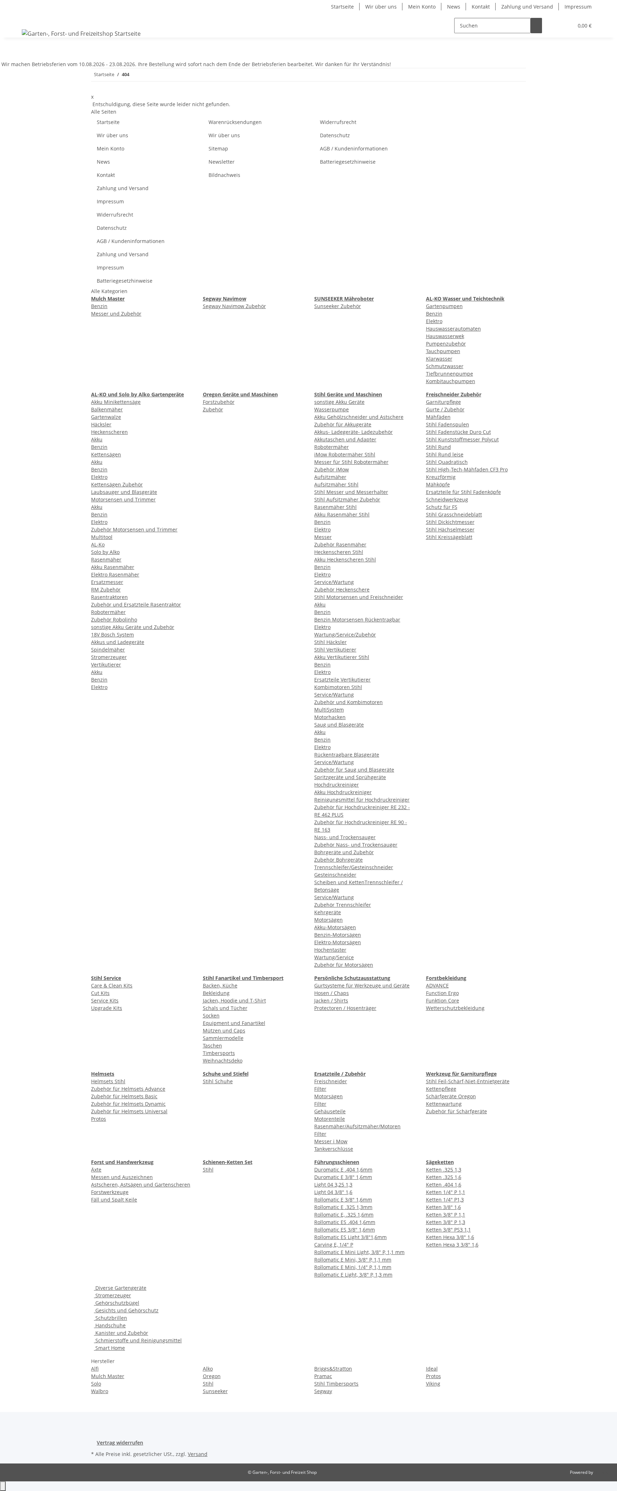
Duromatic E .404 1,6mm (343, 1169)
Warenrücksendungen (235, 122)
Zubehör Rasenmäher (340, 544)
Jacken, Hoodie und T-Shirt (234, 1000)
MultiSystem (329, 709)
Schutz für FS (441, 507)
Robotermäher (108, 612)
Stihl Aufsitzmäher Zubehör (347, 499)
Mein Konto (422, 6)
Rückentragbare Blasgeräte (346, 754)
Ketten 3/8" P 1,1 (445, 1214)
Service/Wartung (334, 582)
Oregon (212, 1376)
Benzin (99, 306)
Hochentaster (330, 949)
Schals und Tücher (225, 1008)
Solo (96, 1383)
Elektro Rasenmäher (115, 574)
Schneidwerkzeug (447, 499)
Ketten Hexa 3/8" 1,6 (450, 1237)
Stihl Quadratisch (447, 462)
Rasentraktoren (109, 597)
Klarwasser (439, 358)
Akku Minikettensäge (116, 401)
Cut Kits (100, 993)
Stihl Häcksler (330, 642)
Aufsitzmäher (330, 477)
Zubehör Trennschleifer (342, 904)
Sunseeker (215, 1391)
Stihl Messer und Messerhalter (351, 492)
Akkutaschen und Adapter (345, 439)
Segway (323, 1391)
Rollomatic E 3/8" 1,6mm (343, 1199)
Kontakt (481, 6)
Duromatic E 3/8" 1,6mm (343, 1177)
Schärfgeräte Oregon (451, 1096)
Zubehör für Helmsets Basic (124, 1096)
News (453, 6)
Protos (98, 1118)
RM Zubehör (106, 589)
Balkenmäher (107, 409)
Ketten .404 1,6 (443, 1184)
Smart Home (109, 1347)
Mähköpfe (438, 484)
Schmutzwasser (444, 366)
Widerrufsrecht (338, 122)
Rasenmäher (106, 559)
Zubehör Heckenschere (342, 589)
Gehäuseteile (330, 1111)
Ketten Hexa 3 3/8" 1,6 (452, 1244)
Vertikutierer (106, 664)
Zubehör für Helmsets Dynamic (128, 1103)
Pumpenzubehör (446, 343)
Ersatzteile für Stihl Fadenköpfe (463, 492)
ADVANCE (437, 985)
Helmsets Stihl (108, 1081)
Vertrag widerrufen (120, 1442)
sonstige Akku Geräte (339, 401)
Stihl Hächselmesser (450, 529)
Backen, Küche (220, 985)
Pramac (323, 1376)
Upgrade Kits (106, 1008)
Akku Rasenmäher (112, 567)
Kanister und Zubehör (121, 1332)
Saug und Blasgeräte (339, 724)
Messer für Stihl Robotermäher (351, 462)
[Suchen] (536, 25)
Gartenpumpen (444, 306)
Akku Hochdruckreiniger (343, 792)
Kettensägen (106, 454)
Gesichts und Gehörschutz (126, 1310)
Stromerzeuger (109, 657)
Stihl (208, 1169)
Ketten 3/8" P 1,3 (445, 1222)
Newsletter (222, 161)
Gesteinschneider (335, 874)
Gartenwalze (106, 416)
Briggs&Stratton (333, 1368)
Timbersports (219, 1053)
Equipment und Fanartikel (234, 1023)
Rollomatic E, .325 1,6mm (343, 1214)
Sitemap (218, 148)
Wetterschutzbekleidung (455, 1008)
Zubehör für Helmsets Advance (128, 1088)
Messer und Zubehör (116, 313)
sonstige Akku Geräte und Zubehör (132, 627)
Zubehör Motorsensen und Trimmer (134, 529)
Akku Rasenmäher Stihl (342, 514)
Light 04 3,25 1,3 (333, 1184)
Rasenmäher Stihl (335, 507)
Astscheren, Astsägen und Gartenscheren (140, 1184)
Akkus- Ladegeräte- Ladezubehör (353, 432)
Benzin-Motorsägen (337, 934)
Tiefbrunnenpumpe (449, 373)
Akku (96, 439)
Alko (208, 1368)
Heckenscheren (109, 432)
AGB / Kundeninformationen (354, 148)
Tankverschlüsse (333, 1148)
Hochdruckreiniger (336, 784)
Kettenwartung (444, 1103)
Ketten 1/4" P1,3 (445, 1199)
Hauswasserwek (445, 336)
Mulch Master (107, 1376)
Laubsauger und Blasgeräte (124, 492)
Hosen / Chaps (331, 993)
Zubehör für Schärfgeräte (456, 1111)
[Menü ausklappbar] (28, 19)
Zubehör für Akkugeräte (342, 424)
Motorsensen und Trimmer (123, 499)
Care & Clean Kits (111, 985)
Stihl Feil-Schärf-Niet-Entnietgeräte (468, 1081)
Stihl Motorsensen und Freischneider (358, 597)
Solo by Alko (105, 552)
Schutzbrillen (110, 1317)
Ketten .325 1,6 (443, 1177)
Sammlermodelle (223, 1038)
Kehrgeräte (327, 912)
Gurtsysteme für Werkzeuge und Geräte (362, 985)
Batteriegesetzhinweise (348, 161)
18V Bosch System (112, 634)
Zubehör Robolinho (114, 619)
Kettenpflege (441, 1088)
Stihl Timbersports (336, 1383)
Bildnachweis (224, 175)
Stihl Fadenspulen (447, 424)
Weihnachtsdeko (222, 1060)
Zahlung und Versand (527, 6)
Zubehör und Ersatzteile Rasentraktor (136, 604)
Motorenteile (329, 1118)
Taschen (212, 1045)
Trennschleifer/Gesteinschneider (353, 867)
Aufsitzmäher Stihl (336, 484)
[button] (553, 25)
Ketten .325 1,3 (443, 1169)
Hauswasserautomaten (453, 328)
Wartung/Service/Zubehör (345, 634)
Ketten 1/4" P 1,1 (445, 1192)
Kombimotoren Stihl (338, 687)
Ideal (432, 1368)
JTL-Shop (602, 1472)
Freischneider (330, 1081)
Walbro (99, 1391)
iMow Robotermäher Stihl (344, 454)
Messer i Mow (330, 1141)
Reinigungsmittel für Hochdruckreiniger (362, 799)
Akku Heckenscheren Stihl (345, 559)
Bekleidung (216, 993)
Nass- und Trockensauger (345, 837)
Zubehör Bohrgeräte (338, 859)
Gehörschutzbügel (116, 1302)
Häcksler (101, 424)
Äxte (96, 1169)
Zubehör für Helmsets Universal (129, 1111)
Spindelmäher (108, 649)
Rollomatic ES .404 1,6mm (344, 1222)
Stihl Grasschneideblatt (454, 514)
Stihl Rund (438, 447)
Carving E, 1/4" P (333, 1244)
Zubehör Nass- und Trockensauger (355, 844)
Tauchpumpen (443, 351)
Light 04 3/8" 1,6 (333, 1192)
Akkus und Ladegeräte (117, 642)
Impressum (578, 6)
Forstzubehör (219, 401)
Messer (323, 537)
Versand (197, 1454)
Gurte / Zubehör (445, 409)
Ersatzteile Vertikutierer (342, 679)
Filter (320, 1088)
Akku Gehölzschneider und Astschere (358, 416)
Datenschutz (335, 135)
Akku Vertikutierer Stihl (341, 657)
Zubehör (213, 409)
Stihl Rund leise (444, 454)
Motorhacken (330, 717)
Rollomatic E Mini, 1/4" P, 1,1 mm (352, 1267)
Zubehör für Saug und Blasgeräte (354, 769)
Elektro (434, 321)
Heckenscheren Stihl (338, 552)
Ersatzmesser (107, 582)
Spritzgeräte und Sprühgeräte (350, 777)
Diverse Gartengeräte (120, 1287)
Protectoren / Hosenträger (345, 1008)
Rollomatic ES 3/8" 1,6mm (344, 1229)
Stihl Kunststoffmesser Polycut (462, 439)
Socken (211, 1015)
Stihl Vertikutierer (335, 649)
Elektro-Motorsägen (337, 942)
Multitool (101, 537)
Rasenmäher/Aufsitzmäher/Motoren (357, 1126)
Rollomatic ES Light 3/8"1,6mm (350, 1237)
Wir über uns (381, 6)
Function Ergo (442, 993)
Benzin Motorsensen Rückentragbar (357, 619)
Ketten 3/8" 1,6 (443, 1207)
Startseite (342, 6)
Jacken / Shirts (331, 1000)
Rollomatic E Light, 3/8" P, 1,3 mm (353, 1274)
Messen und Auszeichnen (122, 1177)
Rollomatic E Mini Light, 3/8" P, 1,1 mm (359, 1252)
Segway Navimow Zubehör (234, 306)
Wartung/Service (334, 957)
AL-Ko (98, 544)
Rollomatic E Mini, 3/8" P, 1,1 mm (352, 1259)
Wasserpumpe (331, 409)
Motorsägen (328, 919)
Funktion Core (442, 1000)
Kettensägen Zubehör (117, 484)
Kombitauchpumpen (450, 381)
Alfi (95, 1368)
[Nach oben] (3, 1486)
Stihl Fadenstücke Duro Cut (458, 432)
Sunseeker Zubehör (337, 306)
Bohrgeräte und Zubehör (344, 852)
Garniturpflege (443, 401)
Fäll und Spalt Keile (114, 1199)
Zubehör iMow (331, 469)
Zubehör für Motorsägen (343, 964)
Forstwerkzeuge (110, 1192)
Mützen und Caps (224, 1030)
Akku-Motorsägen (335, 927)
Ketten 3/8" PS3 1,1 (448, 1229)
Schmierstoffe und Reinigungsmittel (138, 1340)
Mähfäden (438, 416)
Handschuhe (110, 1325)
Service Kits (105, 1000)
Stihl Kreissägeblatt (449, 537)
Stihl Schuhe (218, 1081)
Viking (433, 1383)
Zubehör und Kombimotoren (348, 702)
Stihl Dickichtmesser (450, 522)
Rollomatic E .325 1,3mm (343, 1207)
